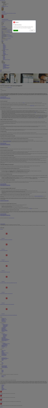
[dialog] (24, 26)
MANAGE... (32, 30)
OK (15, 30)
